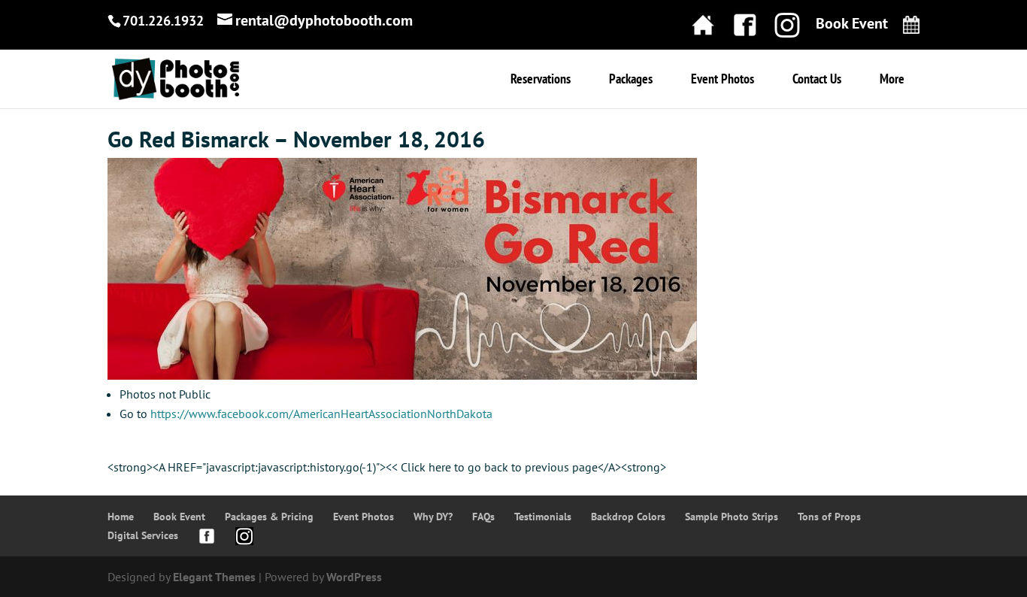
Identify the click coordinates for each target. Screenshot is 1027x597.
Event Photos (722, 80)
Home (121, 516)
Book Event (179, 516)
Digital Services (143, 535)
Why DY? (433, 516)
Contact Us (816, 80)
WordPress (354, 576)
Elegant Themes (214, 576)
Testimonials (542, 516)
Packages (631, 80)
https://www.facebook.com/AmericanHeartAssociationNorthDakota (321, 413)
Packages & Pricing (269, 516)
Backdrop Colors (628, 516)
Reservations (540, 80)
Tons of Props (829, 516)
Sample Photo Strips (731, 516)
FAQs (483, 516)
